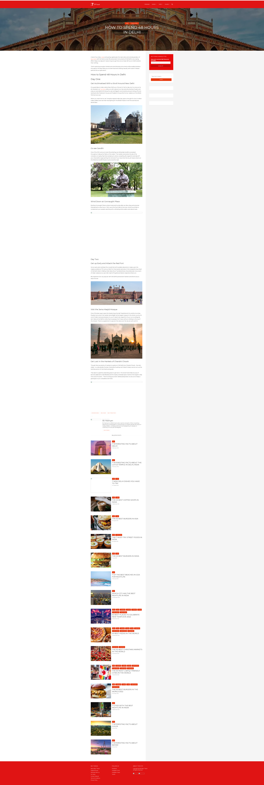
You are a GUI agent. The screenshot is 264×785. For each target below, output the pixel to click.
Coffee (118, 497)
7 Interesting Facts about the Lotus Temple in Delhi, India (126, 464)
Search (161, 79)
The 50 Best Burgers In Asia (125, 519)
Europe (140, 609)
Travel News (122, 647)
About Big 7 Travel (95, 768)
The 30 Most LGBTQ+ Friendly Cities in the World (126, 672)
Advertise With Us (95, 772)
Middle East (137, 628)
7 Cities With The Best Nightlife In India (122, 707)
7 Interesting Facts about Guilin (125, 725)
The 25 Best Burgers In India (125, 556)
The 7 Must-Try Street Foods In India (127, 538)
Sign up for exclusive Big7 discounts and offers (160, 60)
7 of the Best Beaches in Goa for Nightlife (126, 576)
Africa (114, 609)
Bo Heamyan (133, 35)
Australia (128, 609)
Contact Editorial (95, 776)
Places (167, 4)
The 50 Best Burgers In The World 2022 (125, 690)
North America (116, 612)
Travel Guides (134, 23)
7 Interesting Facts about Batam (125, 744)
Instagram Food (116, 770)
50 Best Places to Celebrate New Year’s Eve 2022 (125, 616)
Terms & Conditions (95, 778)
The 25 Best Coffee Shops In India (125, 501)
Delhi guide (103, 412)
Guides (153, 4)
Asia (127, 23)
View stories (106, 430)
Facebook (114, 768)
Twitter (113, 774)
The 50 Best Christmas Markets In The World (127, 650)
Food (117, 478)
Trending (147, 4)
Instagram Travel (116, 772)
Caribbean (134, 609)
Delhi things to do (112, 412)
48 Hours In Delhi (95, 412)
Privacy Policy (94, 780)
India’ (102, 57)
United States (131, 630)
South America (123, 612)
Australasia (123, 609)
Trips (160, 4)
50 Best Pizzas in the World (125, 633)
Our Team (93, 774)
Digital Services (94, 770)
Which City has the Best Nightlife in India (123, 594)
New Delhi (93, 59)
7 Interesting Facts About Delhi (125, 445)
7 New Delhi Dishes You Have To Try (126, 482)
